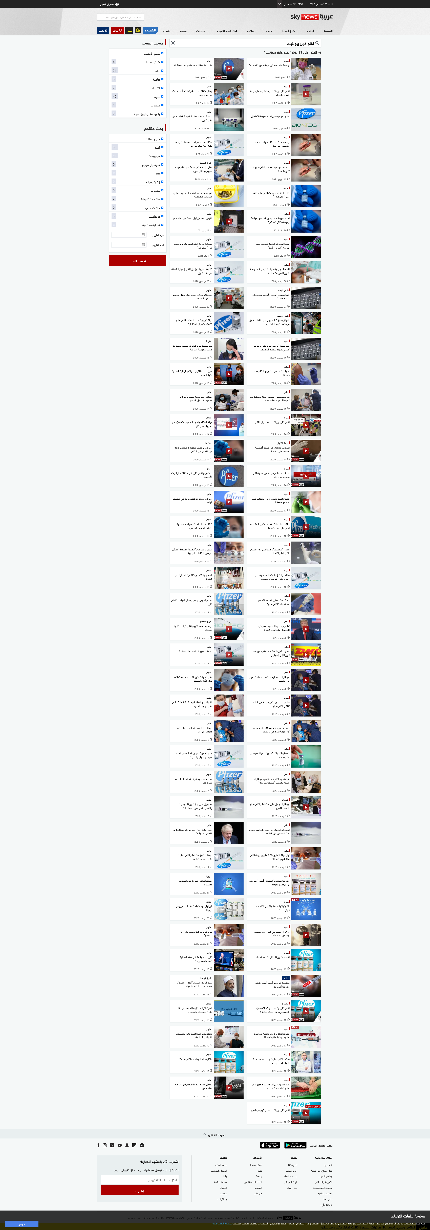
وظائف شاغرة (325, 1193)
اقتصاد (258, 1187)
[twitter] (112, 1145)
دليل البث (292, 1187)
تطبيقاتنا (292, 1164)
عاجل (129, 30)
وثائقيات (222, 1199)
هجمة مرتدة (220, 1182)
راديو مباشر (291, 1170)
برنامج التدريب (325, 1176)
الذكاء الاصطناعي (228, 31)
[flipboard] (134, 1145)
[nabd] (142, 1145)
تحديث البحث (138, 260)
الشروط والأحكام (324, 1182)
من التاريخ (158, 234)
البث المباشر (291, 1182)
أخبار (311, 31)
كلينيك (223, 1193)
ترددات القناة (290, 1176)
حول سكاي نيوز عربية (322, 1170)
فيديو (183, 31)
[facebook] (98, 1145)
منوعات (200, 31)
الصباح (223, 1187)
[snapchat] (127, 1145)
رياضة (250, 31)
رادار (225, 1176)
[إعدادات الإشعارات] (138, 30)
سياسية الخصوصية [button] (222, 1223)
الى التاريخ (158, 244)
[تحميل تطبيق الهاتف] (283, 1145)
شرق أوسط (288, 31)
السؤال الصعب (219, 1170)
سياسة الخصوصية (323, 1187)
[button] (117, 30)
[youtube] (120, 1145)
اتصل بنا (328, 1164)
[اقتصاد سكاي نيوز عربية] (150, 30)
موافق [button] (21, 1224)
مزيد (167, 31)
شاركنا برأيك (326, 1204)
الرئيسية (328, 30)
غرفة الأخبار (221, 1164)
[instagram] (105, 1145)
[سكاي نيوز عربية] (312, 17)
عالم (270, 31)
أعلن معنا (328, 1199)
